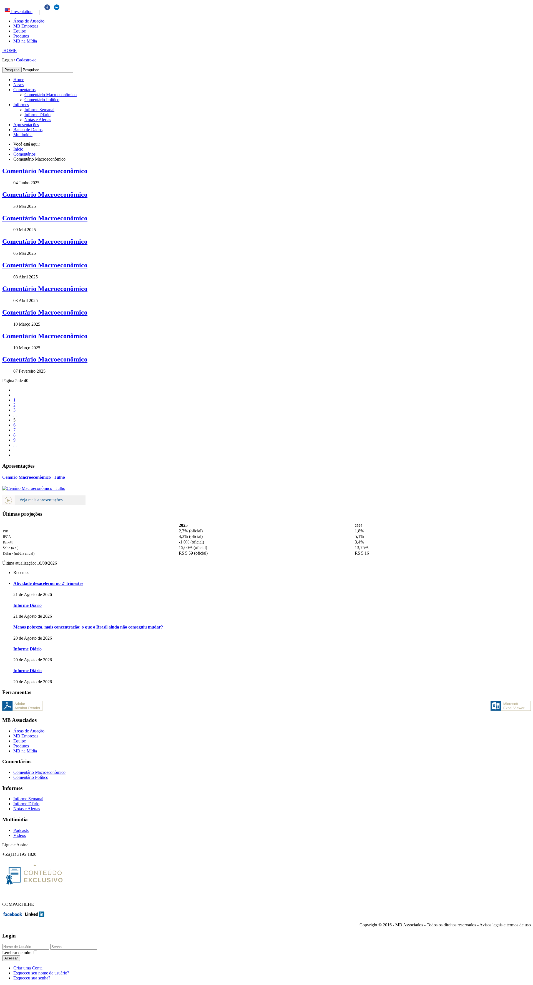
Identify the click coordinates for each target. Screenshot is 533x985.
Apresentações (26, 124)
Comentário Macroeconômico (50, 94)
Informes (21, 104)
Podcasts (21, 830)
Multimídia (22, 134)
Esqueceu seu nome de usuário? (41, 973)
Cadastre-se (26, 60)
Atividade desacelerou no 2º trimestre (48, 583)
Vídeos (19, 835)
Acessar (11, 958)
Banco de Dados (27, 129)
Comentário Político (41, 99)
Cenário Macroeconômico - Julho (33, 477)
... (15, 415)
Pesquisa (11, 70)
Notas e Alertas (37, 119)
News (18, 84)
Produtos (21, 36)
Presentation (21, 11)
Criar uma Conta (27, 968)
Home (18, 79)
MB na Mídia (25, 41)
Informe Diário (37, 114)
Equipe (19, 31)
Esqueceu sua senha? (31, 978)
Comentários (24, 89)
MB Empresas (25, 26)
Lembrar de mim (16, 952)
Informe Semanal (39, 109)
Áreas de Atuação (28, 21)
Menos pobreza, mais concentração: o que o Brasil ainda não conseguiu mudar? (88, 627)
